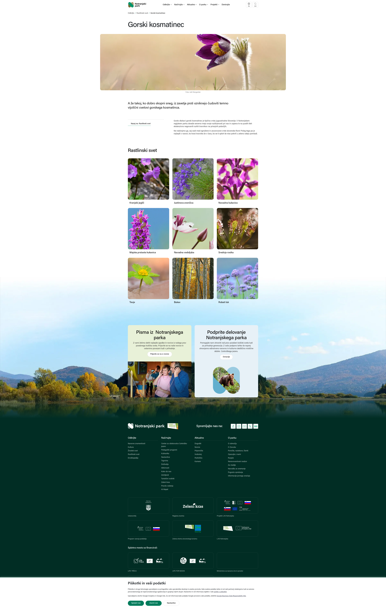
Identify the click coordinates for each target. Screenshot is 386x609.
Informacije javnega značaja (239, 476)
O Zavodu (232, 447)
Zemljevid (165, 475)
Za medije (232, 465)
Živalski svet (133, 451)
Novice (197, 447)
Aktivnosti (165, 468)
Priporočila (199, 451)
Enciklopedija (133, 458)
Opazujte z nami (234, 454)
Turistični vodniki (167, 479)
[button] (167, 5)
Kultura (131, 447)
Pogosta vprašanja (235, 472)
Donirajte (226, 5)
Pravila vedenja (167, 486)
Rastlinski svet (142, 13)
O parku (232, 438)
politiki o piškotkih (220, 592)
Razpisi (231, 458)
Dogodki (198, 444)
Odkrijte (131, 13)
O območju (232, 444)
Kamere (198, 462)
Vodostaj (198, 454)
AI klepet (164, 489)
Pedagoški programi (169, 450)
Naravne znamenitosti (136, 444)
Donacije (226, 357)
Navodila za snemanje (236, 469)
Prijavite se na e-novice (159, 354)
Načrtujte (166, 438)
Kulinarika (165, 454)
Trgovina (164, 461)
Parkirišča (198, 458)
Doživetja (165, 464)
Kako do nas (166, 472)
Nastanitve (165, 457)
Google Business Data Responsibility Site (231, 596)
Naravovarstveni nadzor (237, 462)
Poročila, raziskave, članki (238, 451)
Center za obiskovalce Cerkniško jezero (174, 445)
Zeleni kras (165, 482)
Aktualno (199, 438)
